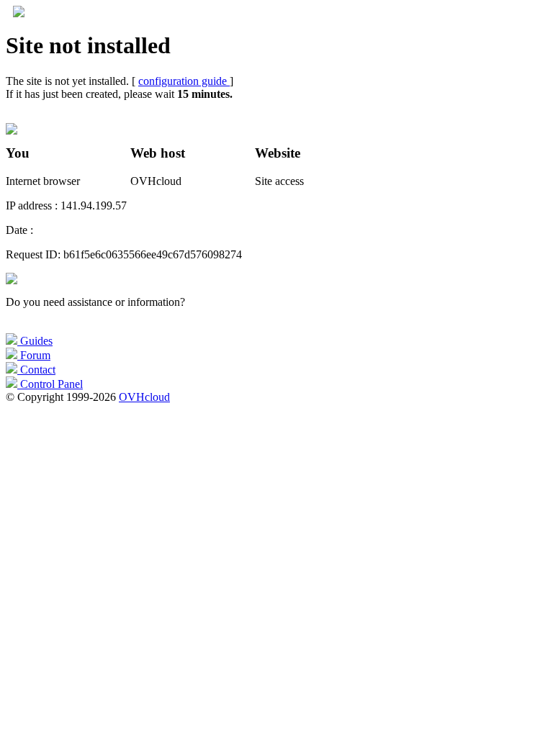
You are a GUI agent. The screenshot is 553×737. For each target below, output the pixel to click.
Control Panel (50, 384)
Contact (36, 369)
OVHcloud (144, 397)
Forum (33, 355)
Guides (35, 341)
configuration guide (184, 81)
